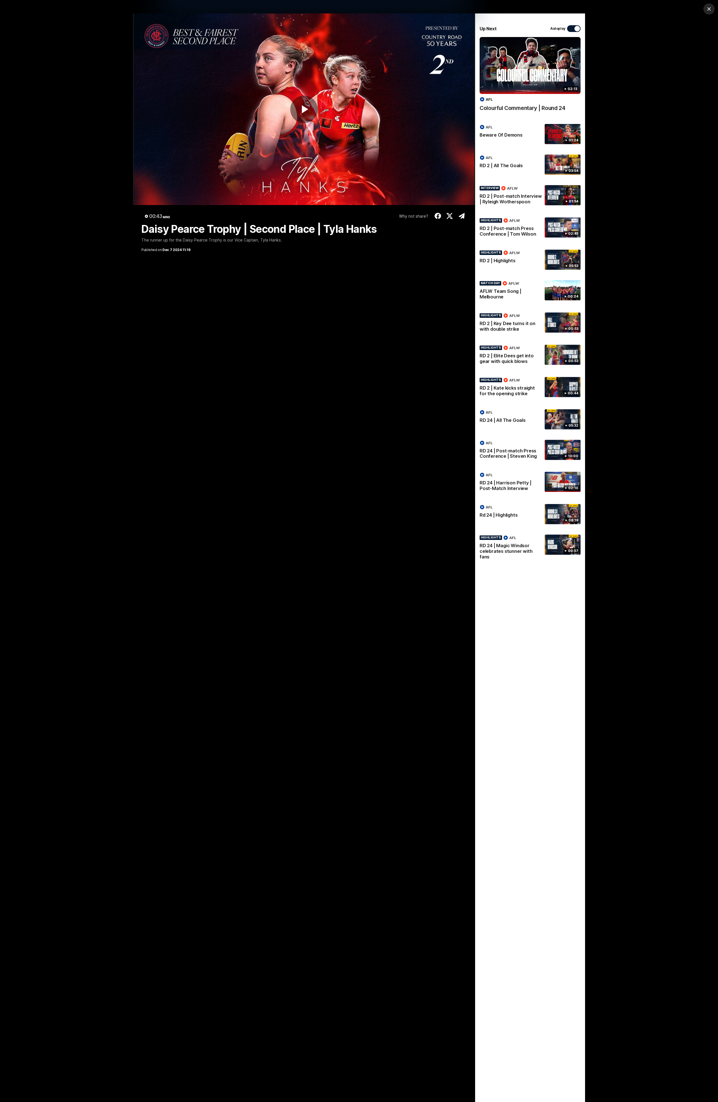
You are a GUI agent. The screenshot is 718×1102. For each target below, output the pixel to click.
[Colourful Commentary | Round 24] (530, 77)
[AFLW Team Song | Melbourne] (530, 291)
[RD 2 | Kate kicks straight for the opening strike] (530, 388)
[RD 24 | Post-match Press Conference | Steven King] (530, 450)
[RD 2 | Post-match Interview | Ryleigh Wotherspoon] (530, 196)
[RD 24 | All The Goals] (530, 419)
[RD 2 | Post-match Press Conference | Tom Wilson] (530, 228)
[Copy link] (461, 215)
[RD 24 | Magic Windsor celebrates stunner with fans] (530, 548)
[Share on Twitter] (450, 215)
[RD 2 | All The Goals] (530, 164)
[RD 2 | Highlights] (530, 259)
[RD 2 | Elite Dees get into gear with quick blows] (530, 355)
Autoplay (557, 28)
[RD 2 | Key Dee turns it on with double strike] (530, 323)
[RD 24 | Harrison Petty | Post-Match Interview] (530, 482)
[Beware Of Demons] (530, 134)
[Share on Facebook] (438, 215)
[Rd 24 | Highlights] (530, 514)
